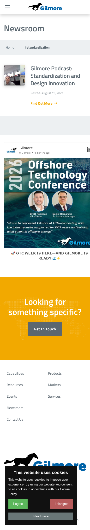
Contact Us (15, 419)
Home (10, 47)
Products (55, 373)
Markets (54, 385)
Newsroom (15, 408)
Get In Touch (45, 329)
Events (12, 396)
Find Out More (41, 103)
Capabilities (15, 373)
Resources (15, 385)
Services (54, 396)
